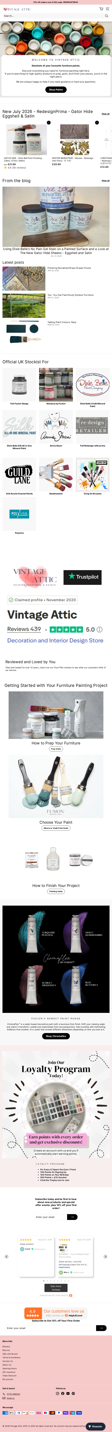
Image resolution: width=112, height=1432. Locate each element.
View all (106, 114)
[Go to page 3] (50, 1280)
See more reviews (56, 1288)
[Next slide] (105, 1257)
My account (7, 1379)
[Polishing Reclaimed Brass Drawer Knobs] (23, 279)
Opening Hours (9, 1368)
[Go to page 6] (61, 1280)
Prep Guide (56, 749)
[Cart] (101, 9)
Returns (6, 1350)
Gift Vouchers (8, 1372)
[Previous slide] (7, 1257)
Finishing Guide (56, 891)
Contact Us (7, 1361)
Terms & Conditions (11, 1357)
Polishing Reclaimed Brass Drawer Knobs (69, 268)
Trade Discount (9, 1375)
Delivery (6, 1346)
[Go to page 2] (47, 1281)
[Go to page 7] (64, 1280)
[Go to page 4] (54, 1280)
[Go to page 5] (57, 1280)
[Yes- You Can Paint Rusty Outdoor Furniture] (23, 306)
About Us (6, 1365)
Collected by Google (74, 1255)
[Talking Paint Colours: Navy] (23, 333)
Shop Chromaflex (56, 1036)
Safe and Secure (10, 1354)
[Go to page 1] (43, 1280)
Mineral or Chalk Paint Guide (56, 828)
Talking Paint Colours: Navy (62, 322)
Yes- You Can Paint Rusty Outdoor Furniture (71, 295)
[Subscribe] (80, 1419)
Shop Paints (56, 89)
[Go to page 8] (68, 1280)
